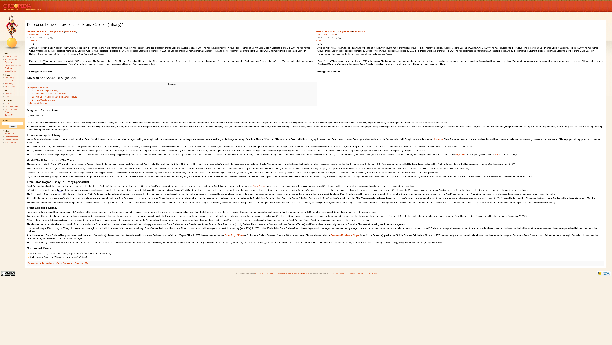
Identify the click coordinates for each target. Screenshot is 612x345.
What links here (11, 134)
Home (7, 103)
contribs (44, 34)
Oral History (9, 78)
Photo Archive (10, 81)
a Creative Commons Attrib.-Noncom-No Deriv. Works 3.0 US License (282, 273)
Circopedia (33, 6)
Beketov (498, 154)
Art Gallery (9, 84)
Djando (30, 34)
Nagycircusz (461, 154)
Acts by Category (11, 59)
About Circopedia (356, 273)
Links (7, 96)
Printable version (11, 140)
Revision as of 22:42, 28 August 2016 (334, 31)
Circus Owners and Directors (69, 263)
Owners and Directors (13, 65)
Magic (88, 263)
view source (70, 31)
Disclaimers (372, 273)
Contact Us (9, 115)
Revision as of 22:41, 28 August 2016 (45, 31)
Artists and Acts (47, 263)
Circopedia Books (11, 109)
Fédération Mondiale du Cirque (345, 235)
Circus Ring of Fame (234, 235)
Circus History (10, 71)
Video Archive (10, 87)
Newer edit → (322, 40)
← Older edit (33, 40)
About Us (8, 112)
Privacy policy (338, 273)
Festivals (8, 68)
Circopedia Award (11, 106)
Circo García (259, 186)
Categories (33, 263)
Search (5, 120)
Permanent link (10, 143)
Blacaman (438, 139)
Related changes (11, 137)
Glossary (8, 94)
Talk (37, 34)
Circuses (8, 62)
